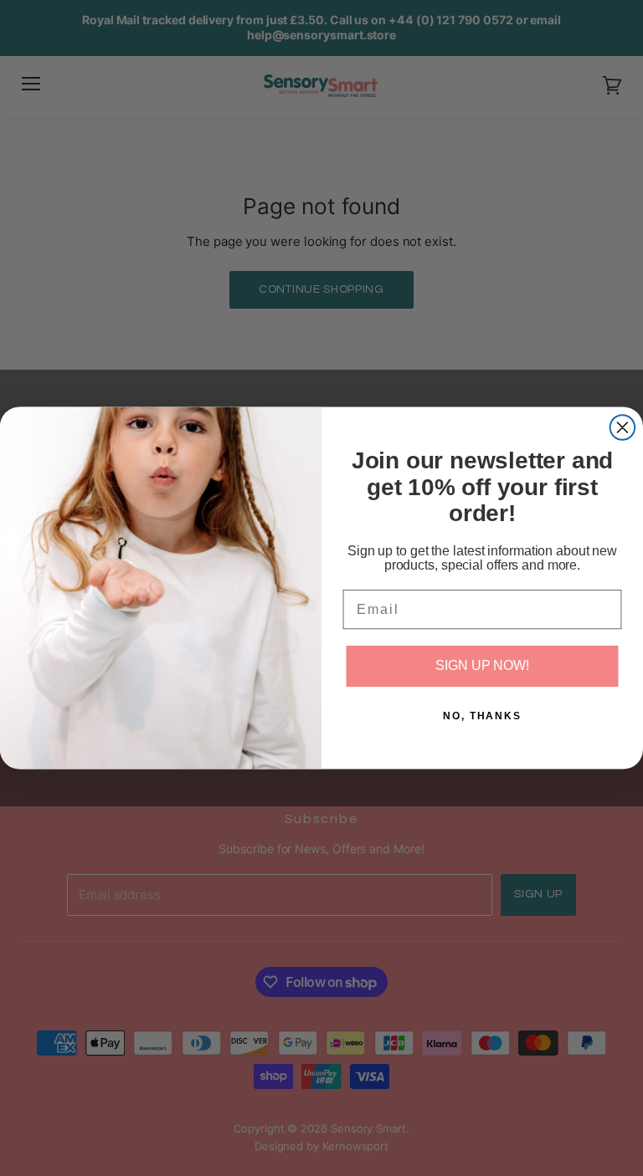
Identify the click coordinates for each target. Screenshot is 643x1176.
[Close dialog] (622, 427)
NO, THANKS (482, 716)
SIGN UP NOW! (481, 666)
